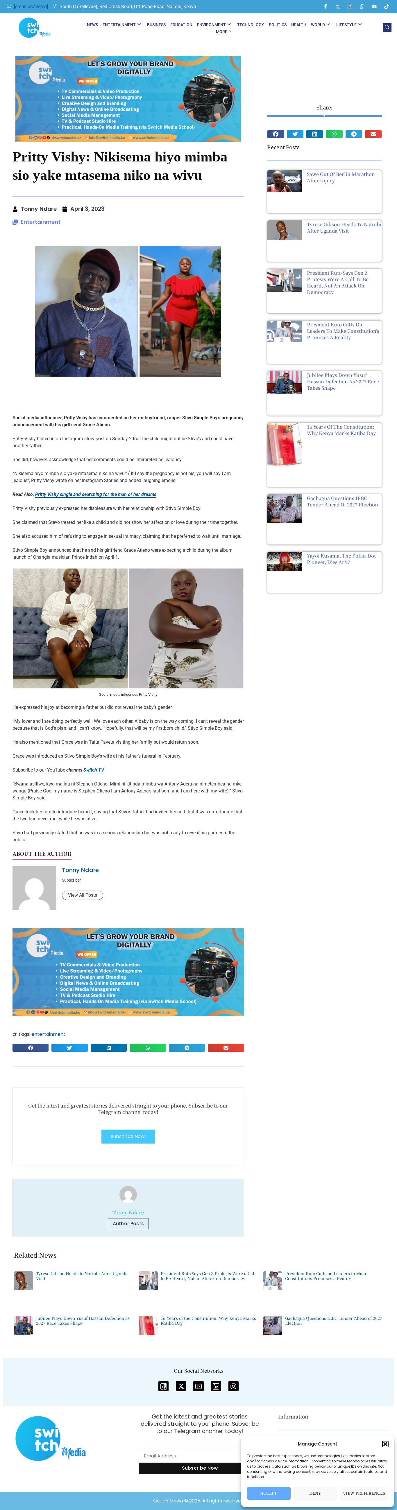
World (318, 24)
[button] (385, 1444)
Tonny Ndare (80, 870)
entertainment (48, 1034)
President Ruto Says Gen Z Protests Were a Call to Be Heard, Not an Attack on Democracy (338, 282)
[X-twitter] (181, 1386)
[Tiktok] (386, 6)
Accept (268, 1493)
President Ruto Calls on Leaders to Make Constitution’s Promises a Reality (343, 331)
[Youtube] (374, 6)
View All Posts (82, 895)
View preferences (364, 1493)
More (221, 31)
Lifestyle (346, 24)
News (92, 24)
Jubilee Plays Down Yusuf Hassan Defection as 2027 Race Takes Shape (343, 381)
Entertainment (119, 24)
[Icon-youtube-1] (198, 1386)
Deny (315, 1493)
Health (298, 24)
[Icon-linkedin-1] (216, 1386)
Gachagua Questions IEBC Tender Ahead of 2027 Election (342, 501)
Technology (250, 24)
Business (156, 24)
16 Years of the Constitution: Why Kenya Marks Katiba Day (341, 429)
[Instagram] (350, 6)
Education (181, 24)
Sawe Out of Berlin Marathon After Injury (341, 177)
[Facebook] (325, 6)
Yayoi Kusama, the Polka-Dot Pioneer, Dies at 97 (341, 558)
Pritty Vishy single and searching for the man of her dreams (95, 494)
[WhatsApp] (362, 6)
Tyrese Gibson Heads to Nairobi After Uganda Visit (344, 227)
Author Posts (128, 1223)
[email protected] (31, 6)
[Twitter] (337, 6)
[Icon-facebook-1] (163, 1386)
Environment (211, 24)
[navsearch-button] (387, 27)
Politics (278, 24)
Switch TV (93, 770)
